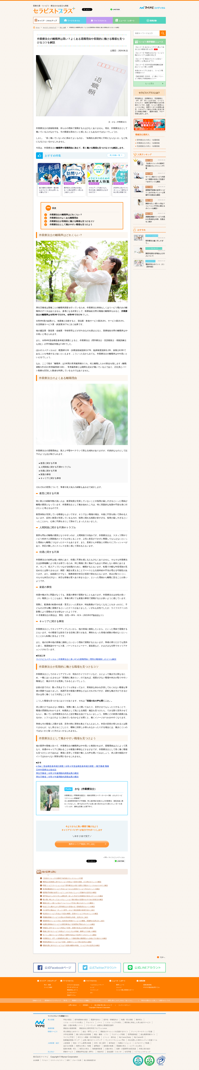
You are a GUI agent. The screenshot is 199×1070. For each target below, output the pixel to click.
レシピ (92, 987)
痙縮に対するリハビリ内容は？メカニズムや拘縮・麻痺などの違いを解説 (69, 931)
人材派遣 (66, 1043)
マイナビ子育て (69, 1037)
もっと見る (149, 83)
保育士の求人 (84, 1049)
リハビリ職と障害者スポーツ (125, 990)
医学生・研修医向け (111, 1020)
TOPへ (162, 957)
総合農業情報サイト (148, 1034)
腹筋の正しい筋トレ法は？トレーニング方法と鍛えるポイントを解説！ (69, 903)
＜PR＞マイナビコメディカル (114, 857)
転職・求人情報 (127, 1020)
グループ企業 (76, 1060)
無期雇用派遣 (97, 1049)
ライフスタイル (100, 21)
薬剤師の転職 (108, 1046)
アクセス (45, 1060)
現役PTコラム (71, 995)
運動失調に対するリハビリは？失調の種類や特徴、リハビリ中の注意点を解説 (71, 945)
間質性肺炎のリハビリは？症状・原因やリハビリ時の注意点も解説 (67, 942)
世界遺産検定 (133, 1034)
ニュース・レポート (127, 21)
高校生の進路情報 (69, 1028)
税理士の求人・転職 (83, 1046)
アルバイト (90, 1022)
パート (99, 1022)
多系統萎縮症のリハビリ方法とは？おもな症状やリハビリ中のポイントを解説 (71, 889)
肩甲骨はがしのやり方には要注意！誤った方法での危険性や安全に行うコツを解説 (73, 896)
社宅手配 (128, 1052)
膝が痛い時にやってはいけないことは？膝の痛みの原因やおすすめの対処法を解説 (73, 899)
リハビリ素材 (48, 987)
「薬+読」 (56, 1000)
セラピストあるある (73, 985)
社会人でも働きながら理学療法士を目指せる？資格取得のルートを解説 (69, 906)
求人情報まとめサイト (71, 1031)
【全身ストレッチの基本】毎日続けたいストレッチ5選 (63, 878)
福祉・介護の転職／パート (73, 1025)
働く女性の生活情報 (83, 1034)
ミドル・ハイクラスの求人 (73, 1022)
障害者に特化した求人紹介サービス (138, 1022)
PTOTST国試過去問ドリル (151, 987)
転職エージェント (124, 1043)
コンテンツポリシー (124, 1005)
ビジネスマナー (72, 992)
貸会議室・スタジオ (114, 1052)
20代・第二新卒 (100, 1043)
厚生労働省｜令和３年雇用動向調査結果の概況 (57, 773)
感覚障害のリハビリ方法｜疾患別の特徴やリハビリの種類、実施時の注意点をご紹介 (74, 921)
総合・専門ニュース (90, 1031)
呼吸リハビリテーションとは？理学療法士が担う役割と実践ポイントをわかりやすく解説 (75, 885)
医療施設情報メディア (71, 1040)
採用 (68, 1060)
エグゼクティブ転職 (142, 1043)
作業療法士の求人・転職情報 (148, 143)
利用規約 (85, 1005)
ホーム (38, 27)
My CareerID (138, 1037)
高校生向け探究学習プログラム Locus (93, 1028)
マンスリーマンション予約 (115, 1040)
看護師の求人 (121, 1046)
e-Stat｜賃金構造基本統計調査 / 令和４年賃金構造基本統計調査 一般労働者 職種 (72, 766)
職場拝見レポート (72, 990)
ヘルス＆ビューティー (97, 985)
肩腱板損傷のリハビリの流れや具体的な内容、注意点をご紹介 (65, 917)
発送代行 (100, 1052)
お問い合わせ (72, 1005)
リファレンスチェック (142, 1052)
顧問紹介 (97, 1046)
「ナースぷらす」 (87, 1000)
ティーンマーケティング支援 (141, 1031)
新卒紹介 (112, 1043)
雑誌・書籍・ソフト (101, 1034)
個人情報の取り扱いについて (103, 1005)
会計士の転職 (68, 1046)
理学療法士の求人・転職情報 (148, 140)
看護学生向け (95, 1020)
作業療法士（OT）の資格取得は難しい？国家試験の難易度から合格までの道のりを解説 (75, 938)
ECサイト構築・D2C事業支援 (89, 1037)
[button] (37, 178)
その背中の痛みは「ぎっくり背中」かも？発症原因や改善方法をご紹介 (69, 910)
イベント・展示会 (109, 1037)
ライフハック (94, 990)
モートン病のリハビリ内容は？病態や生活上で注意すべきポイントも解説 (69, 935)
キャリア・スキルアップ (47, 21)
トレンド (119, 987)
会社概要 (36, 1060)
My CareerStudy (125, 1037)
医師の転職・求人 (69, 1049)
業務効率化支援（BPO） (85, 1052)
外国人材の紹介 (144, 1049)
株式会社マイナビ (40, 1057)
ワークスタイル (74, 21)
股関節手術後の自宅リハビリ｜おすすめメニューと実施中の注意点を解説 (69, 892)
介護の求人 (109, 1049)
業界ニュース (120, 985)
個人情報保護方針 (90, 1060)
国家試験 (153, 21)
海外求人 (139, 1020)
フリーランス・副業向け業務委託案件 (100, 1025)
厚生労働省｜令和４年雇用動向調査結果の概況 (57, 777)
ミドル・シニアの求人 (113, 1022)
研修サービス (68, 1052)
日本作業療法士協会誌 (46, 769)
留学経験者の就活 (81, 1020)
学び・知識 (63, 27)
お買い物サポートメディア (92, 1040)
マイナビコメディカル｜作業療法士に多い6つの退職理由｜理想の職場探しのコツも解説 (76, 659)
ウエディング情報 (118, 1034)
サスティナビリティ (57, 1060)
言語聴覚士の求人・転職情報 (148, 146)
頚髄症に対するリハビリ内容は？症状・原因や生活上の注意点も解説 (68, 928)
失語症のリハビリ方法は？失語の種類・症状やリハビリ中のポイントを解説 (70, 913)
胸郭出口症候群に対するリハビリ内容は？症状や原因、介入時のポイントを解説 (72, 882)
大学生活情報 (68, 1034)
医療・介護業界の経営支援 (126, 1049)
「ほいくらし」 (121, 1000)
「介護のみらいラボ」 (156, 1000)
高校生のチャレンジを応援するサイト (114, 1031)
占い (91, 992)
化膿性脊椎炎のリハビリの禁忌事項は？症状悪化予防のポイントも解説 (69, 924)
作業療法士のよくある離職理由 (64, 218)
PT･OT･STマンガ (72, 987)
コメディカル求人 (135, 1046)
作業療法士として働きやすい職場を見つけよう (71, 224)
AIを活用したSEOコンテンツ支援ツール (142, 1040)
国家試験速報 (147, 985)
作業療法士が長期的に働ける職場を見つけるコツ (72, 221)
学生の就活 (67, 1020)
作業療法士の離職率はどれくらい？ (66, 214)
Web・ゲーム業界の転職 (82, 1043)
